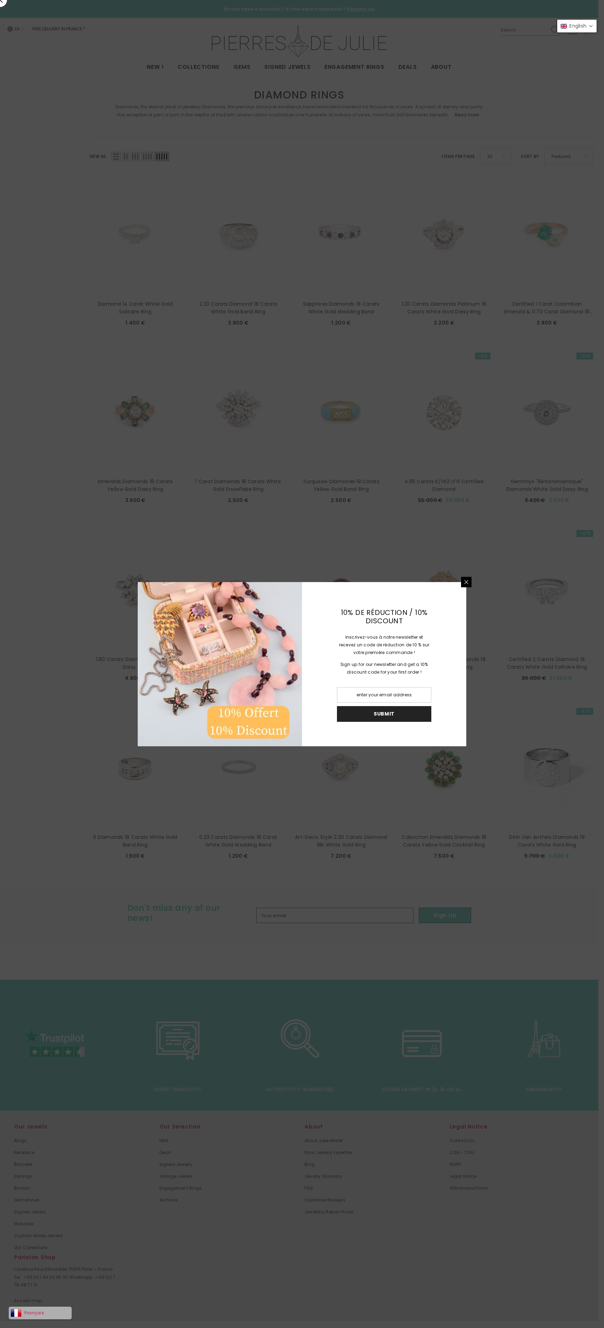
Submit (384, 713)
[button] (577, 26)
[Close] (466, 582)
